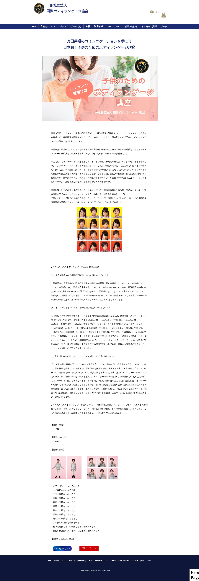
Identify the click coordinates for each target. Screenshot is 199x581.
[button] (98, 26)
